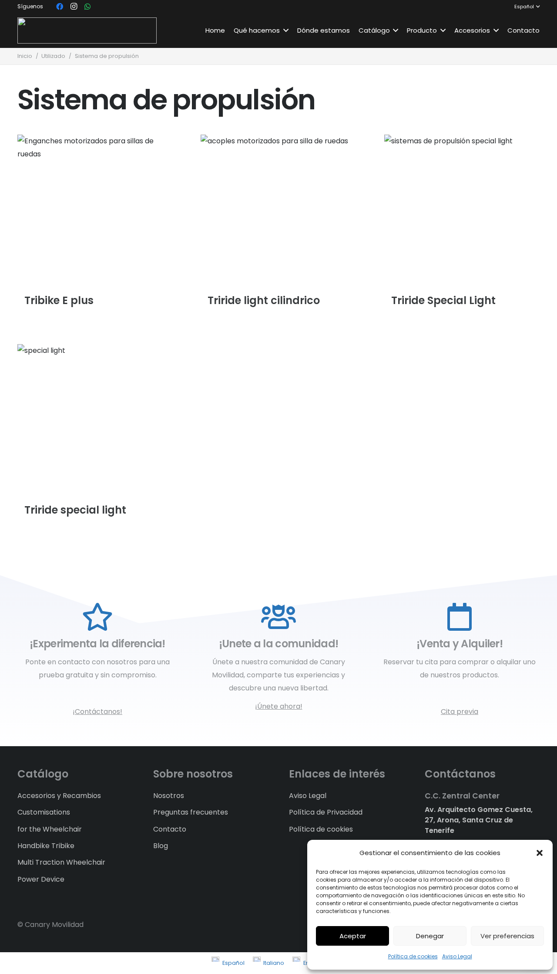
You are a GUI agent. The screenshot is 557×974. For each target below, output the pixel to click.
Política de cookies (413, 956)
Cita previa (459, 712)
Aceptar (352, 935)
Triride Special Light (443, 300)
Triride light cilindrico (264, 300)
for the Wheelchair (49, 829)
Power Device (40, 879)
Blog (160, 846)
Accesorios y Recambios (59, 796)
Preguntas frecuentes (190, 812)
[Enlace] (87, 30)
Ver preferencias (507, 935)
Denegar (430, 935)
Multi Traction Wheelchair (61, 862)
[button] (539, 853)
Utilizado (53, 56)
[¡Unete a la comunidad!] (278, 617)
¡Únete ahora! (278, 706)
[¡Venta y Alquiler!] (459, 617)
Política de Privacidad (325, 812)
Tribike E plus (59, 300)
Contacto (169, 829)
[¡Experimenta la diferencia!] (97, 617)
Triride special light (75, 510)
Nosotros (168, 796)
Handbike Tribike (45, 846)
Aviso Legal (457, 956)
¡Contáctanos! (97, 712)
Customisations (43, 812)
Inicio (24, 56)
